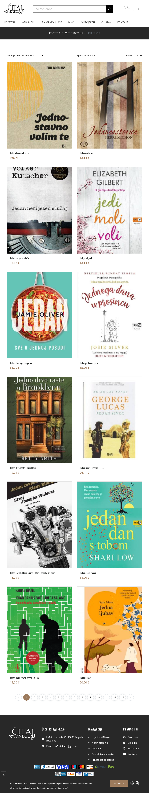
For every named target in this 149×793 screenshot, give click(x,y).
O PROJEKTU (88, 22)
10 (98, 697)
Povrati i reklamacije (103, 754)
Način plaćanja (100, 742)
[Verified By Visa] (79, 774)
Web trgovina (74, 33)
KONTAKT (122, 22)
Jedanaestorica (86, 153)
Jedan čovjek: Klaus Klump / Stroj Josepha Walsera (32, 573)
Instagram (133, 748)
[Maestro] (82, 766)
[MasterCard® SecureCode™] (71, 774)
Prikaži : (129, 55)
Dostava (96, 748)
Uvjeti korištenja (101, 737)
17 (122, 697)
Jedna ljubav (85, 678)
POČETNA (9, 22)
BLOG (71, 22)
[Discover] (90, 766)
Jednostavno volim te (19, 153)
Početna (54, 33)
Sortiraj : (11, 55)
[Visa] (63, 766)
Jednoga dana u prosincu (91, 363)
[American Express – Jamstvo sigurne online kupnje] (60, 774)
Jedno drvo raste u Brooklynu (23, 468)
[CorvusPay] (104, 766)
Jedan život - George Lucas (92, 468)
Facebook (133, 737)
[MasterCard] (74, 766)
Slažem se (119, 783)
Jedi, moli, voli (86, 258)
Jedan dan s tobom (88, 573)
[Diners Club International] (47, 766)
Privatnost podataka (103, 759)
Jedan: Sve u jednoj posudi (21, 363)
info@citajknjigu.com (66, 746)
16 (114, 697)
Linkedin (132, 742)
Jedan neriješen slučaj (19, 258)
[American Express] (37, 766)
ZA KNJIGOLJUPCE (52, 22)
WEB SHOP (28, 22)
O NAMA (106, 22)
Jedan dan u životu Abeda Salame (24, 678)
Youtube (132, 754)
